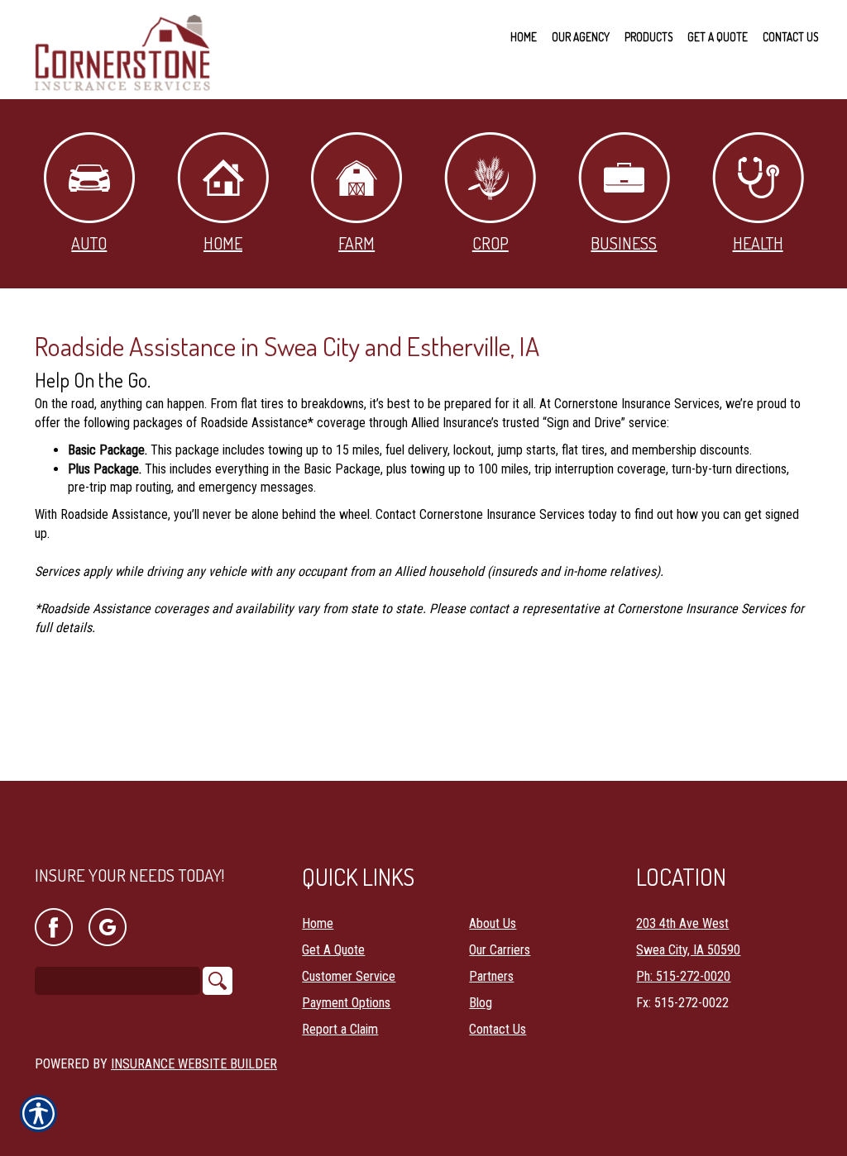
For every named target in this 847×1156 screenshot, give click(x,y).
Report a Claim (340, 1029)
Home (222, 243)
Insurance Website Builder (194, 1064)
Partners (491, 976)
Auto (89, 243)
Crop (490, 243)
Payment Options (346, 1003)
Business (624, 243)
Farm (356, 243)
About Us (492, 923)
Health (758, 243)
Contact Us (497, 1029)
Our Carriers (499, 950)
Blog (480, 1003)
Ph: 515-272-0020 (683, 976)
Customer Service (348, 976)
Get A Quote (333, 950)
